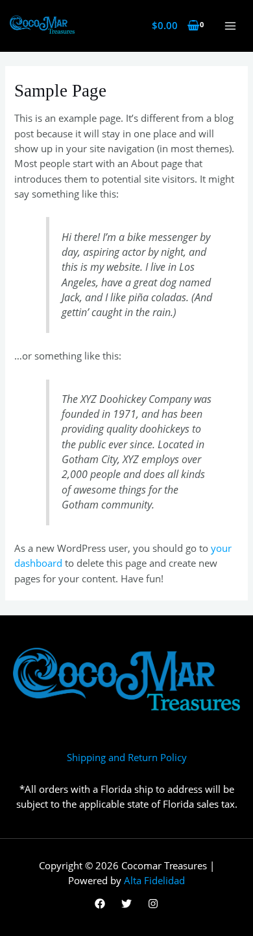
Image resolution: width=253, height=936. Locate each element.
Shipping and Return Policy (127, 757)
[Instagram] (153, 903)
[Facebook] (100, 903)
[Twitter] (126, 903)
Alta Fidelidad (154, 880)
